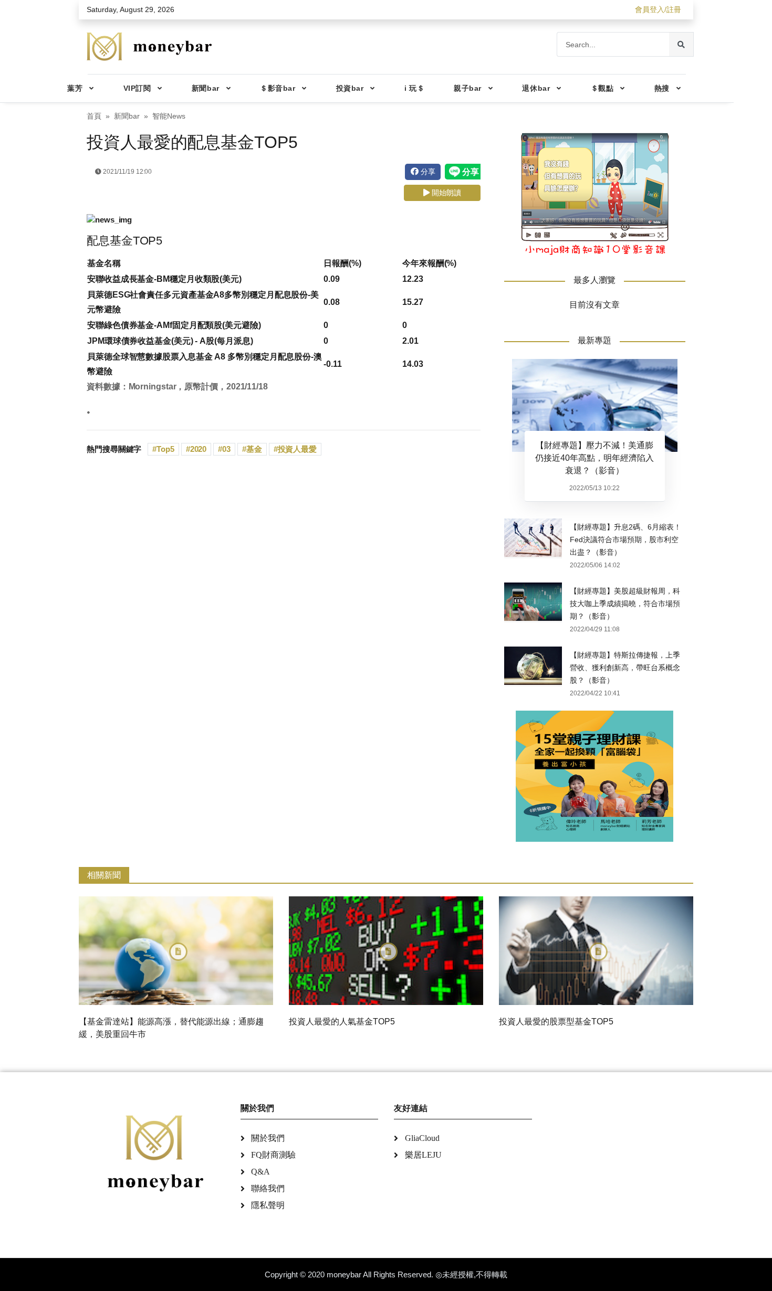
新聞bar (206, 88)
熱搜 (662, 88)
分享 (427, 171)
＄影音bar (277, 88)
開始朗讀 (445, 192)
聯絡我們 (268, 1188)
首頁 (94, 116)
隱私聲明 (268, 1205)
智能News (168, 116)
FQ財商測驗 (273, 1154)
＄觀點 (602, 88)
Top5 (165, 449)
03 (226, 449)
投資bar (350, 88)
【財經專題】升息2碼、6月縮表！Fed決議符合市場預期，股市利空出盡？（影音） (625, 539)
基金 (254, 449)
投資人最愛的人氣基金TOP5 (342, 1021)
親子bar (468, 88)
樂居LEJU (423, 1154)
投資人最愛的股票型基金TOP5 (556, 1021)
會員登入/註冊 (658, 9)
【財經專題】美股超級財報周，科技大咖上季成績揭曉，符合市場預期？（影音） (625, 603)
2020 (198, 449)
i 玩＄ (414, 88)
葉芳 (74, 88)
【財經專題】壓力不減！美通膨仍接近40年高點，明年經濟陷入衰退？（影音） (594, 458)
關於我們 (268, 1138)
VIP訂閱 (137, 88)
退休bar (536, 88)
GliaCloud (422, 1138)
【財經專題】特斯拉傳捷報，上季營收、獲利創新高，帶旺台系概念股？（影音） (625, 667)
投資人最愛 (297, 449)
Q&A (260, 1171)
